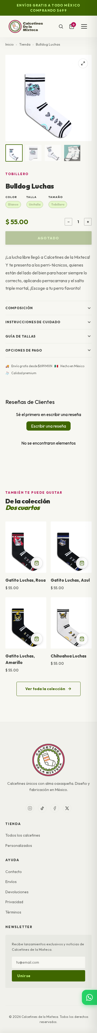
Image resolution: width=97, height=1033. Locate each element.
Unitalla (34, 204)
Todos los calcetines (22, 835)
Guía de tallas (20, 336)
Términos (13, 912)
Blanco (13, 204)
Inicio (9, 44)
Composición (19, 308)
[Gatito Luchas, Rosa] (25, 547)
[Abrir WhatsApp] (89, 997)
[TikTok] (42, 808)
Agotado (48, 238)
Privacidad (14, 901)
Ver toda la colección (45, 688)
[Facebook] (54, 808)
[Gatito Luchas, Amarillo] (25, 623)
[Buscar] (61, 26)
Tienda (24, 44)
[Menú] (84, 26)
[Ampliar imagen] (83, 63)
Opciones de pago (23, 350)
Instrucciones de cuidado (32, 322)
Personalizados (18, 845)
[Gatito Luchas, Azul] (71, 547)
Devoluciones (17, 891)
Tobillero (57, 204)
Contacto (13, 871)
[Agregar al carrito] (37, 563)
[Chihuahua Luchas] (71, 623)
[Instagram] (30, 808)
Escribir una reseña (48, 426)
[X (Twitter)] (67, 808)
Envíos (11, 881)
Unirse (24, 975)
